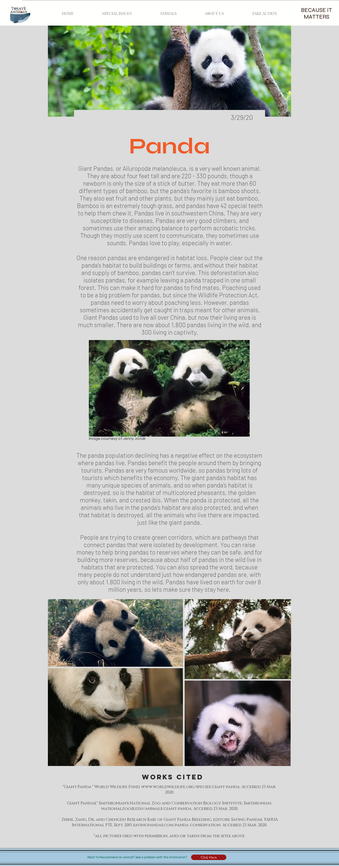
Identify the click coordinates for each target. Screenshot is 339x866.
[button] (208, 857)
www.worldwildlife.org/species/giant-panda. (190, 787)
